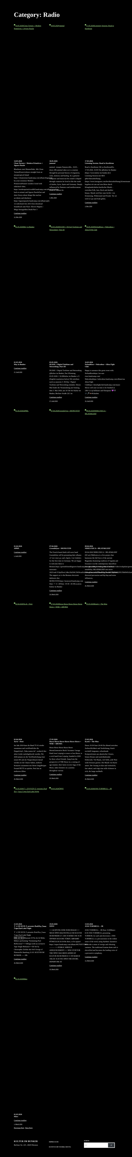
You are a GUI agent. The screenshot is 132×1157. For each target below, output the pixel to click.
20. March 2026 (89, 586)
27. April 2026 (18, 372)
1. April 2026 (17, 556)
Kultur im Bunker (26, 1141)
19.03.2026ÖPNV (53, 925)
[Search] (111, 1145)
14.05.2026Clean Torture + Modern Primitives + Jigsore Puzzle (28, 163)
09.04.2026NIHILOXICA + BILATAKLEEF (97, 547)
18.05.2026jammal (53, 162)
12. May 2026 (18, 217)
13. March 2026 (89, 960)
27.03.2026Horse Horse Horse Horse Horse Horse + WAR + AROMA (65, 741)
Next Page (29, 1128)
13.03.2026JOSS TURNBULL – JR (94, 925)
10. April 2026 (89, 401)
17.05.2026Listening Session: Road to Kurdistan (99, 162)
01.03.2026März (18, 1115)
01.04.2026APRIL (18, 547)
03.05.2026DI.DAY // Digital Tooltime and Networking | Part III (61, 364)
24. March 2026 (53, 594)
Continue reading (20, 213)
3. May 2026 (53, 197)
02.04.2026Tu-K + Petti (19, 740)
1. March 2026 (18, 1124)
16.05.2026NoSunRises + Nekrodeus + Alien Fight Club (100, 364)
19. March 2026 (53, 969)
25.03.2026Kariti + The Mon (92, 740)
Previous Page (19, 1128)
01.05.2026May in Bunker (20, 363)
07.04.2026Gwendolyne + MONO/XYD (60, 547)
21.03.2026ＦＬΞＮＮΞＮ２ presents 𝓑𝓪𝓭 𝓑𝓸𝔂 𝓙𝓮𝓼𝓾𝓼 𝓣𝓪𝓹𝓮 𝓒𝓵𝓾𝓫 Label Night (30, 926)
